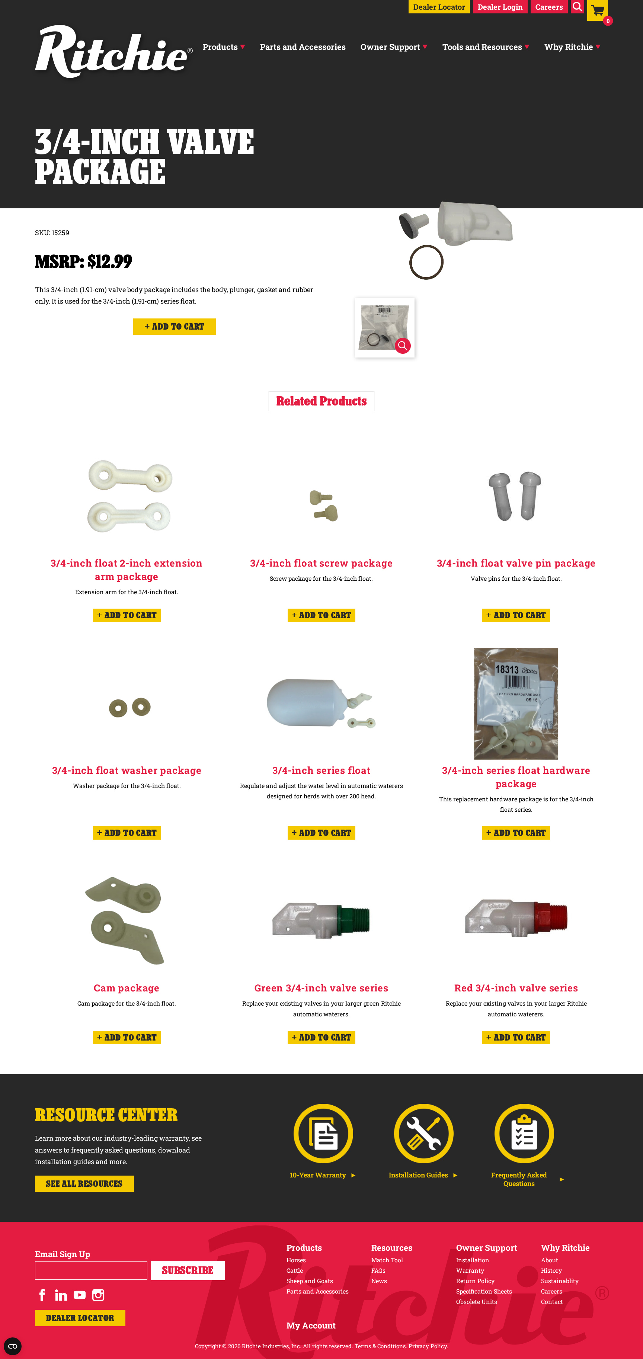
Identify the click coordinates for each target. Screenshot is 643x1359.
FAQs (378, 1270)
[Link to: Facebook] (42, 1295)
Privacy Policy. (428, 1346)
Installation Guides (418, 1175)
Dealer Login (500, 7)
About (549, 1260)
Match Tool (387, 1260)
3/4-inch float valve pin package (516, 563)
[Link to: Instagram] (98, 1295)
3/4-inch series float (321, 770)
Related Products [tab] (321, 401)
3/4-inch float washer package (127, 770)
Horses (296, 1260)
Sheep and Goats (310, 1281)
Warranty (470, 1270)
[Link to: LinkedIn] (61, 1295)
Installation (472, 1260)
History (551, 1270)
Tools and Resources (482, 46)
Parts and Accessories (303, 46)
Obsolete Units (476, 1301)
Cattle (295, 1270)
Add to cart (178, 326)
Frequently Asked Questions (519, 1179)
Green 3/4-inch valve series (321, 987)
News (379, 1281)
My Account (311, 1325)
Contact (552, 1301)
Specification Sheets (484, 1291)
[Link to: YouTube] (79, 1295)
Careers (549, 7)
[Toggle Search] (577, 6)
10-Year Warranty (318, 1175)
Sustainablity (560, 1281)
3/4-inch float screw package (321, 563)
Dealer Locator (439, 7)
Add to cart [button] (131, 615)
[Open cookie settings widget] (13, 1346)
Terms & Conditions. (381, 1346)
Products (220, 46)
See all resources (84, 1184)
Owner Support (390, 46)
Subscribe (188, 1270)
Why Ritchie (568, 46)
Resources (391, 1247)
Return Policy (475, 1281)
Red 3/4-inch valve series (516, 987)
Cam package (127, 987)
